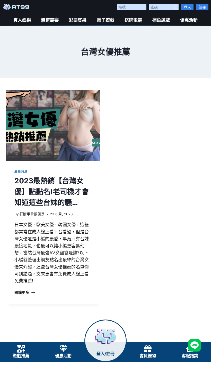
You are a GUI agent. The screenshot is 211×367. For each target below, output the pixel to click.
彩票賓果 (77, 20)
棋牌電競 (133, 20)
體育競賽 (50, 20)
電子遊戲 (105, 20)
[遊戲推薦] (21, 349)
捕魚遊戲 (161, 20)
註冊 (202, 7)
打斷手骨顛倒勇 (32, 214)
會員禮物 (147, 355)
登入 (187, 7)
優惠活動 (189, 20)
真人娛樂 (22, 20)
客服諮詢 (190, 355)
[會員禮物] (148, 349)
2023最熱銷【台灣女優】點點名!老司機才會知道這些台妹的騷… (51, 191)
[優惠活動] (63, 349)
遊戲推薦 (21, 355)
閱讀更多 (24, 292)
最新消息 (20, 171)
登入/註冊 (105, 353)
